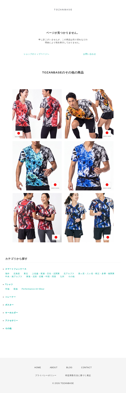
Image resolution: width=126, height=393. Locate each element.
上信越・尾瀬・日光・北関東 (46, 273)
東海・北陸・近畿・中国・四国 (41, 276)
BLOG (69, 367)
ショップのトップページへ (36, 54)
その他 (71, 276)
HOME (37, 367)
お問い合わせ (89, 54)
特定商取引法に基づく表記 (78, 375)
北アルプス (69, 273)
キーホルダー (11, 313)
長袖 (15, 289)
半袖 (7, 289)
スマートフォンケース (16, 269)
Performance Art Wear (33, 289)
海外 (7, 273)
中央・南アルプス (13, 276)
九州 (62, 276)
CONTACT (86, 367)
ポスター (9, 305)
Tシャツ (9, 284)
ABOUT (53, 367)
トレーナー (10, 297)
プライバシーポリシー (45, 375)
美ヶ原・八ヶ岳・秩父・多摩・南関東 (96, 273)
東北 (26, 273)
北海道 (16, 273)
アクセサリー (11, 320)
